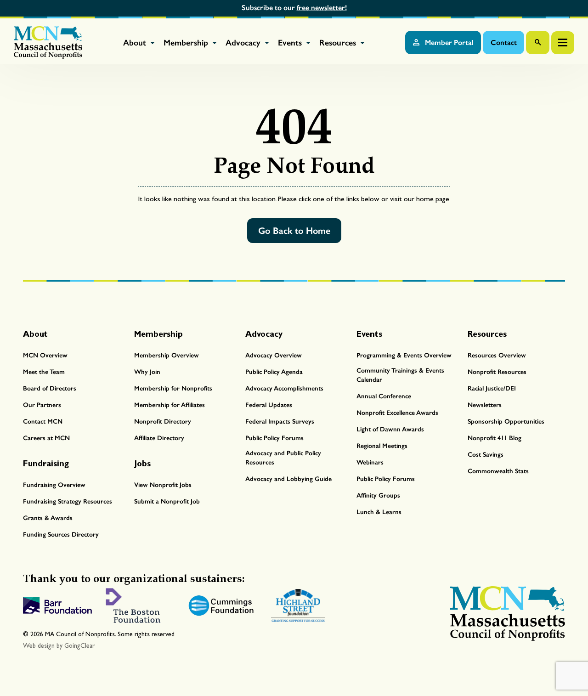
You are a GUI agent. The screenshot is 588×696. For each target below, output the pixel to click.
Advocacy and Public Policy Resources (283, 457)
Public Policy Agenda (274, 372)
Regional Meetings (381, 446)
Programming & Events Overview (404, 355)
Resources (338, 43)
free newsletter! (322, 7)
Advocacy (244, 43)
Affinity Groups (378, 495)
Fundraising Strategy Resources (67, 501)
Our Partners (42, 405)
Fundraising (46, 463)
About (135, 43)
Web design (39, 646)
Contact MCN (42, 421)
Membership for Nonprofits (173, 388)
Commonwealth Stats (498, 471)
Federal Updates (268, 405)
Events (291, 43)
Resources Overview (497, 355)
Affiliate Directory (159, 438)
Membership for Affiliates (169, 405)
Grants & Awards (48, 518)
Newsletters (485, 405)
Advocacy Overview (273, 355)
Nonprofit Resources (497, 372)
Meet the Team (44, 372)
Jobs (142, 463)
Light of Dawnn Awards (390, 429)
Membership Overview (166, 355)
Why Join (147, 372)
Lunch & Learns (378, 512)
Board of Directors (49, 388)
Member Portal (448, 42)
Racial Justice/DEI (492, 388)
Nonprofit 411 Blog (494, 438)
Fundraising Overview (54, 485)
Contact (504, 42)
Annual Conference (383, 396)
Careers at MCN (46, 438)
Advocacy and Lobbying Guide (288, 479)
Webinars (370, 462)
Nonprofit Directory (162, 421)
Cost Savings (485, 454)
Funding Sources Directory (61, 534)
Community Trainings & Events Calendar (400, 375)
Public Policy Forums (274, 438)
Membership (187, 43)
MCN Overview (45, 355)
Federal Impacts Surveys (279, 421)
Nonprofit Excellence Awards (397, 413)
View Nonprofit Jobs (163, 485)
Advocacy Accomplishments (284, 388)
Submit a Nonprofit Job (167, 501)
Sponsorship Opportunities (506, 421)
